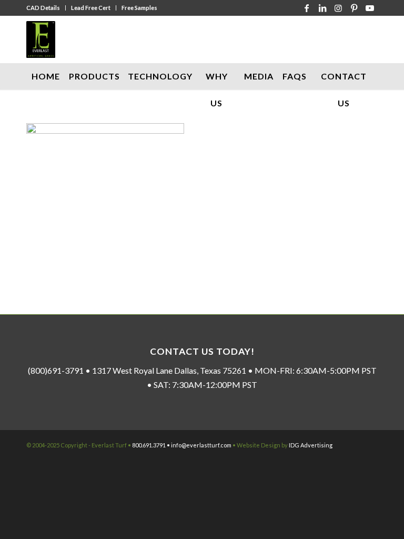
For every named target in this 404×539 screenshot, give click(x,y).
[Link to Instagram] (338, 8)
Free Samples (139, 7)
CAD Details (43, 7)
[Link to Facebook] (307, 8)
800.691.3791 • (151, 445)
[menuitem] (46, 8)
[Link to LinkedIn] (322, 8)
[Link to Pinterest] (354, 8)
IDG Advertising (310, 445)
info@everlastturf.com (201, 445)
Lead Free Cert (90, 7)
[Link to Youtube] (370, 8)
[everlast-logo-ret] (40, 39)
